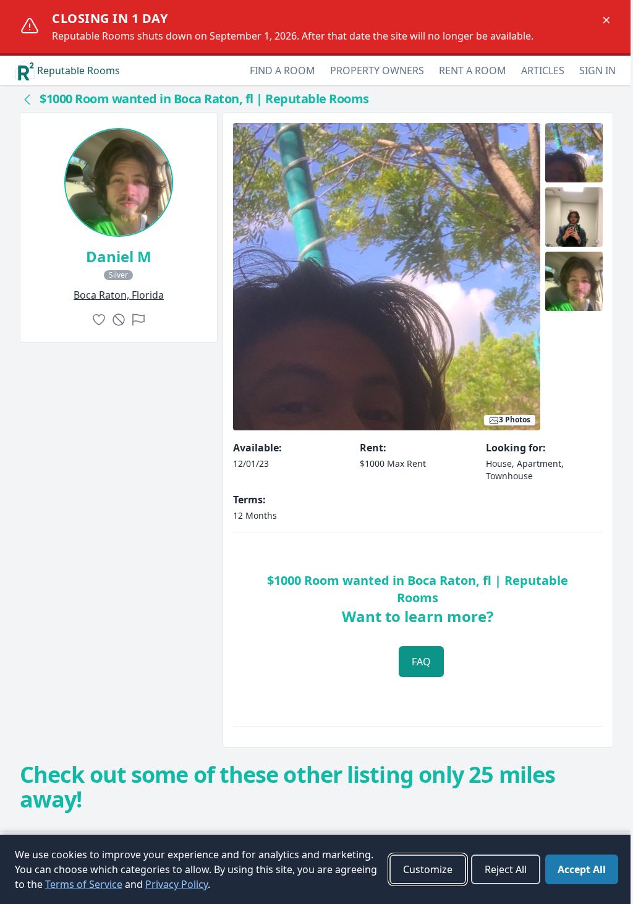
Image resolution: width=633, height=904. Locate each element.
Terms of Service (83, 884)
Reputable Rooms (78, 70)
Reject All (506, 869)
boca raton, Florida (119, 295)
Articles (542, 70)
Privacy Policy (176, 884)
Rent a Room (472, 70)
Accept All (582, 869)
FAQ (421, 661)
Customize (427, 869)
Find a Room (282, 70)
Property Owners (377, 70)
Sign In (597, 70)
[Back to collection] (27, 99)
